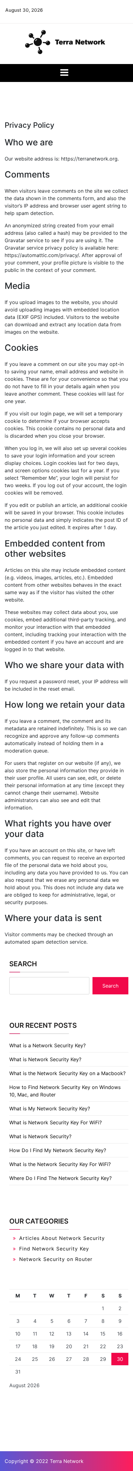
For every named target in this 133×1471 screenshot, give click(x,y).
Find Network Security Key (54, 1249)
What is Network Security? (40, 1136)
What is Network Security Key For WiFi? (55, 1122)
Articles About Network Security (62, 1238)
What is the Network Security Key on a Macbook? (67, 1073)
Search (23, 964)
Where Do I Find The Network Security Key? (60, 1178)
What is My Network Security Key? (49, 1108)
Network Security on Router (55, 1259)
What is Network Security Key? (45, 1059)
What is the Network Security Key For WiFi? (60, 1164)
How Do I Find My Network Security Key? (57, 1150)
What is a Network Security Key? (47, 1045)
